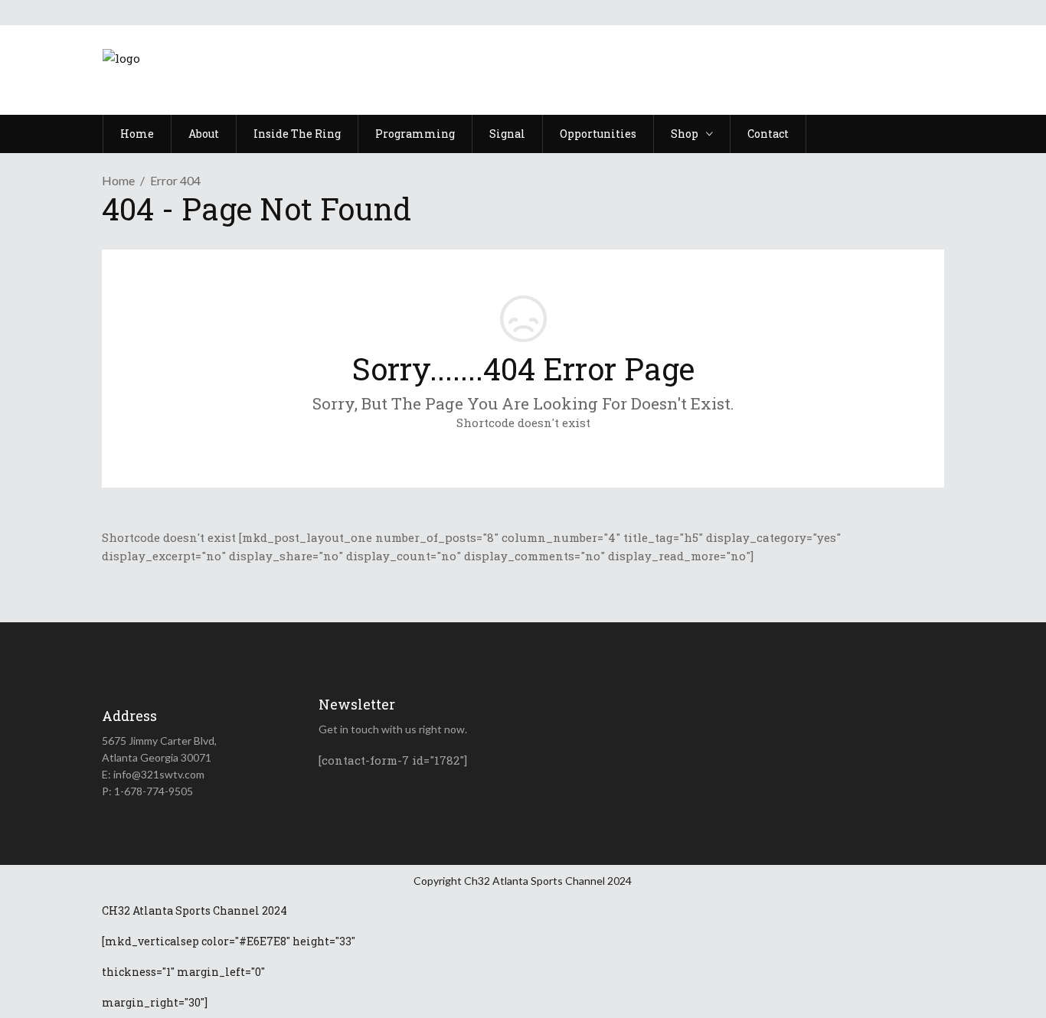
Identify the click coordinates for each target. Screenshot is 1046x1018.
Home (118, 180)
